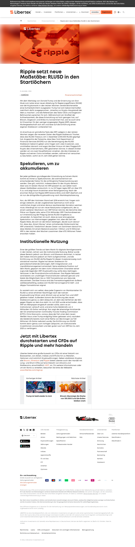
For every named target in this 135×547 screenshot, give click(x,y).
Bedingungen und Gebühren (66, 437)
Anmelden (95, 12)
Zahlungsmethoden (63, 433)
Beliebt (43, 433)
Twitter (24, 431)
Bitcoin (27, 360)
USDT (47, 365)
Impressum (101, 462)
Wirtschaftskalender (87, 433)
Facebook (21, 431)
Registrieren (106, 12)
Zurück (25, 95)
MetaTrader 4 (116, 437)
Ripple (46, 360)
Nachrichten (31, 21)
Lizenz (33, 530)
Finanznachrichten (48, 21)
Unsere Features (103, 437)
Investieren (48, 12)
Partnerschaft (102, 451)
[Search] (123, 12)
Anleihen (44, 465)
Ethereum (35, 360)
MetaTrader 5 (116, 441)
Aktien (43, 437)
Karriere (100, 458)
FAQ (81, 437)
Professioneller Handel (64, 444)
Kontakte (100, 448)
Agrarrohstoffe (46, 455)
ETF (42, 462)
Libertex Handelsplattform (121, 433)
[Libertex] (22, 12)
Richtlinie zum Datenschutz (29, 533)
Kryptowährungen (47, 441)
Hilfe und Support (43, 530)
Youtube (31, 431)
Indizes (43, 451)
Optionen (44, 469)
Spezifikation (61, 441)
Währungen (45, 444)
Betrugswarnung (88, 530)
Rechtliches (24, 530)
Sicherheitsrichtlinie (49, 533)
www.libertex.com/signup (31, 370)
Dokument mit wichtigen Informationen (66, 530)
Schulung (100, 441)
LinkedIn (34, 431)
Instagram (27, 431)
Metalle (43, 448)
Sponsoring (101, 455)
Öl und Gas (45, 458)
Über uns (100, 433)
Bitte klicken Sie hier (45, 5)
